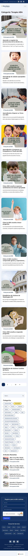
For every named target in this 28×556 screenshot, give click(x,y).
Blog (22, 412)
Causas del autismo (16, 409)
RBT (18, 442)
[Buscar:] (14, 396)
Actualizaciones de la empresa (11, 418)
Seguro (6, 427)
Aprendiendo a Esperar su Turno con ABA (13, 114)
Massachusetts (8, 430)
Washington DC (14, 450)
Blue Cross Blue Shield (9, 415)
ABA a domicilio (15, 424)
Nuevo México (15, 433)
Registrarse (6, 518)
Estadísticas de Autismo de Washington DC (11, 296)
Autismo (6, 409)
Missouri (16, 430)
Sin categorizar (17, 447)
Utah (6, 450)
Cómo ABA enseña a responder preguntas (13, 332)
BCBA (16, 412)
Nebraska (6, 433)
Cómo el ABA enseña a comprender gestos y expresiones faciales (13, 260)
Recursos (6, 445)
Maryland (20, 427)
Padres (17, 436)
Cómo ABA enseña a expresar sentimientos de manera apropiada (14, 186)
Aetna (6, 406)
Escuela (14, 445)
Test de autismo (8, 412)
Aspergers (20, 406)
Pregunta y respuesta (9, 442)
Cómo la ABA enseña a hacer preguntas (12, 223)
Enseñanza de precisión (9, 439)
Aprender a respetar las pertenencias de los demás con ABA (12, 41)
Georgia (6, 424)
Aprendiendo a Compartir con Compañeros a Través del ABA (12, 150)
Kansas (13, 427)
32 (15, 384)
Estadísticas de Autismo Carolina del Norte (13, 369)
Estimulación (7, 447)
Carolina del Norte (8, 436)
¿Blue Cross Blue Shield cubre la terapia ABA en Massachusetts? (17, 467)
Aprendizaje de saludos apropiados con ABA (14, 77)
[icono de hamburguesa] (25, 6)
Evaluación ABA (8, 403)
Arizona (12, 406)
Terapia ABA (17, 403)
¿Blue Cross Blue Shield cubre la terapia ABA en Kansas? (17, 459)
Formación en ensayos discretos (11, 421)
